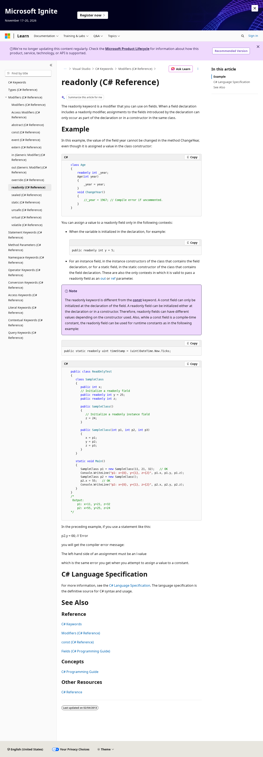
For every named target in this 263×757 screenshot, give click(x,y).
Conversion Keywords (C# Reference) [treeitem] (25, 285)
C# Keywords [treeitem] (17, 82)
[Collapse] (51, 65)
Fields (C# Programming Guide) (85, 651)
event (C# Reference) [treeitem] (26, 140)
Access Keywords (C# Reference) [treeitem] (22, 297)
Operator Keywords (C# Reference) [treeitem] (24, 272)
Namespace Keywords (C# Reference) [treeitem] (26, 259)
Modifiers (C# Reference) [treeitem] (28, 105)
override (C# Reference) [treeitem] (28, 180)
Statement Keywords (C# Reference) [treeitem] (25, 234)
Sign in (253, 36)
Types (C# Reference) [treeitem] (22, 90)
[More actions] (198, 69)
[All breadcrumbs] (65, 69)
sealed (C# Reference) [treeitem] (27, 195)
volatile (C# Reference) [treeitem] (27, 225)
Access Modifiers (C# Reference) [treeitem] (26, 114)
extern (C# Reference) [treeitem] (26, 147)
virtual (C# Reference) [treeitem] (26, 217)
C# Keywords (104, 69)
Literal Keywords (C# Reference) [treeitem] (22, 310)
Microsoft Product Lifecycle (127, 48)
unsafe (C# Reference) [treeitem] (27, 210)
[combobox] (28, 73)
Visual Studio (81, 69)
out (103, 278)
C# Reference (71, 692)
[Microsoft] (7, 36)
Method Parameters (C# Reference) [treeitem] (24, 247)
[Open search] (243, 36)
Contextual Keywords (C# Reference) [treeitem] (25, 322)
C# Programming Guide (79, 671)
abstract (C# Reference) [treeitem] (28, 125)
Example (219, 76)
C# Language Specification (129, 585)
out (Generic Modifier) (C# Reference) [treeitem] (29, 169)
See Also (219, 87)
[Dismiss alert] (254, 8)
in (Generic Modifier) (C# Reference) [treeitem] (28, 157)
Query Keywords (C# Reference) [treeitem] (22, 335)
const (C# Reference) (77, 642)
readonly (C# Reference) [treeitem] (28, 187)
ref (113, 278)
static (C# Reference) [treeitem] (26, 202)
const (137, 300)
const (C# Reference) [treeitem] (26, 132)
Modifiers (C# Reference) (135, 69)
